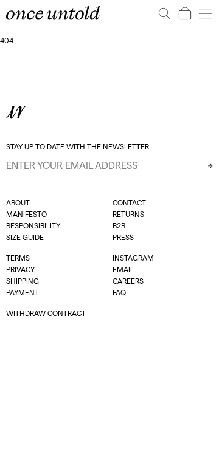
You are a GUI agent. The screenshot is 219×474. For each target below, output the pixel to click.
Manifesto (26, 214)
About (18, 203)
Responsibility (33, 226)
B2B (119, 226)
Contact (129, 203)
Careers (128, 281)
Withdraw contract (46, 313)
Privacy (20, 269)
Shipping (22, 281)
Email (123, 269)
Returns (128, 214)
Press (123, 237)
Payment (22, 293)
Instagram (133, 258)
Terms (18, 258)
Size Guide (25, 237)
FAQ (119, 293)
